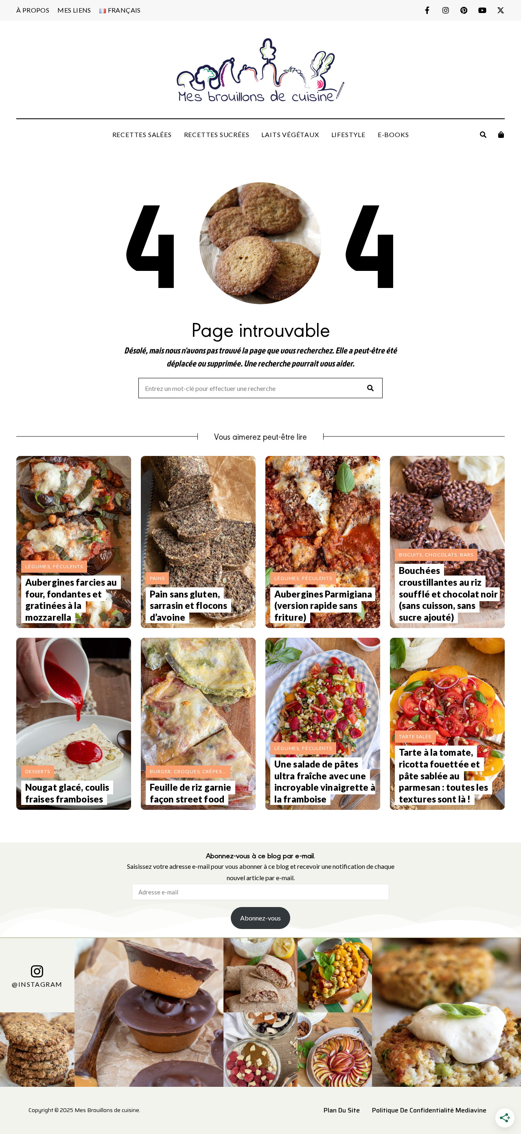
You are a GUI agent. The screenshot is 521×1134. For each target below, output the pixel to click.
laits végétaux (290, 134)
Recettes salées (142, 134)
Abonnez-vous (260, 918)
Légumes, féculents (54, 566)
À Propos (32, 10)
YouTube (482, 10)
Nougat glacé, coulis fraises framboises (67, 793)
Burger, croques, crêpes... (188, 771)
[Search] (370, 388)
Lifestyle (348, 134)
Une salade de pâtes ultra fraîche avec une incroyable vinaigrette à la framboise (324, 782)
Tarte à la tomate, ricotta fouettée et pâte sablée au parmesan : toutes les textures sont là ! (443, 775)
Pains (157, 578)
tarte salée (415, 736)
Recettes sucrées (217, 134)
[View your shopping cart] (501, 134)
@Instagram (37, 984)
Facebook (427, 10)
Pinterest (464, 10)
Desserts (37, 771)
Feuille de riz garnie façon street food (190, 793)
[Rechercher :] (260, 388)
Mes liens (74, 10)
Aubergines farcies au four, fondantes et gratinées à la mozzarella (71, 600)
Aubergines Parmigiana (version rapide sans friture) (323, 606)
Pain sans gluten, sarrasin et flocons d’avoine (188, 606)
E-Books (393, 134)
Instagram (445, 10)
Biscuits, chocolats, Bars (436, 555)
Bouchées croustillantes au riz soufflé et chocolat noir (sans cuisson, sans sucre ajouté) (448, 593)
